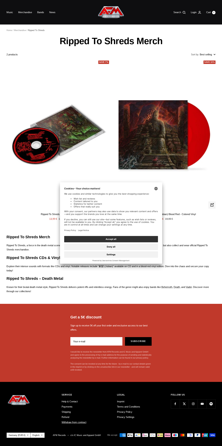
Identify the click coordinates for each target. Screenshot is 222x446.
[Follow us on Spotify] (211, 403)
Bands (40, 12)
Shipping (66, 411)
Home (9, 30)
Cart (210, 12)
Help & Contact (70, 401)
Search (177, 12)
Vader (189, 287)
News (52, 12)
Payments (67, 406)
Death (177, 287)
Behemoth (166, 287)
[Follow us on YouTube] (202, 403)
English (36, 435)
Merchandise (25, 12)
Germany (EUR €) (17, 435)
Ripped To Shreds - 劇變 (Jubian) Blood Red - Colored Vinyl (164, 214)
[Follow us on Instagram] (193, 403)
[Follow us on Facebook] (175, 403)
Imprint (120, 401)
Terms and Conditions (128, 406)
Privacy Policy (124, 411)
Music (10, 12)
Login (194, 12)
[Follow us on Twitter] (184, 403)
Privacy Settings (125, 417)
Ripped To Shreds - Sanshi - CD (58, 214)
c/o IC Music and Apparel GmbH (85, 435)
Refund (65, 417)
